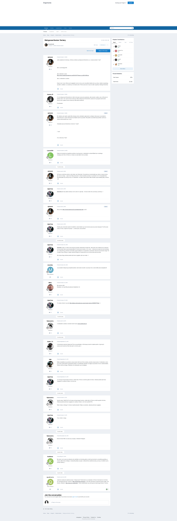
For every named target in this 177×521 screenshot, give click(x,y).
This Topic (127, 28)
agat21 (119, 59)
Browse (46, 28)
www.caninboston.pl (82, 323)
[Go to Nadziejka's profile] (116, 64)
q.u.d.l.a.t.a (50, 477)
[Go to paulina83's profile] (116, 55)
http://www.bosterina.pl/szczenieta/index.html (73, 209)
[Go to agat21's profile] (116, 60)
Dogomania (47, 3)
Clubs (65, 28)
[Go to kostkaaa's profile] (50, 461)
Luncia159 (50, 150)
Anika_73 (50, 341)
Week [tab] (114, 42)
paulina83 (120, 54)
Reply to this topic (103, 50)
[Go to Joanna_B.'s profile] (50, 99)
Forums (45, 31)
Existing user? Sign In (120, 2)
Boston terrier (60, 45)
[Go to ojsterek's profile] (46, 44)
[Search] (132, 28)
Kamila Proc (120, 50)
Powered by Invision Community (88, 518)
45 (51, 106)
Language (78, 517)
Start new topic (90, 50)
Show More (122, 68)
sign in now (74, 496)
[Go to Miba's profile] (50, 287)
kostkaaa (50, 456)
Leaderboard (59, 28)
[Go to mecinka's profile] (50, 270)
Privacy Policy (86, 517)
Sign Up (130, 2)
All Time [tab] (131, 42)
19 (50, 353)
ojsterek (52, 44)
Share (96, 44)
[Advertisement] (88, 16)
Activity (51, 28)
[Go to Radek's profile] (116, 46)
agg (50, 359)
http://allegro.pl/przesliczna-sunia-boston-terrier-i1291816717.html (84, 303)
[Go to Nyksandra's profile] (50, 326)
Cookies (99, 517)
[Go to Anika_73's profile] (50, 346)
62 (51, 294)
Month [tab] (120, 42)
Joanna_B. (50, 94)
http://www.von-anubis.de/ (72, 483)
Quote (61, 88)
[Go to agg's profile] (50, 364)
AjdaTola (50, 189)
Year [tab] (125, 42)
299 (51, 69)
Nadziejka (120, 63)
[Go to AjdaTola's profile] (50, 194)
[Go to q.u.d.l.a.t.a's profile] (50, 482)
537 (51, 200)
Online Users (64, 31)
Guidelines (51, 31)
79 (51, 371)
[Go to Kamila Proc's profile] (116, 51)
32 (51, 468)
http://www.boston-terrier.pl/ (79, 481)
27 (51, 162)
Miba (50, 282)
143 (51, 333)
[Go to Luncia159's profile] (50, 155)
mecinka (50, 265)
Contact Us (93, 517)
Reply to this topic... (56, 502)
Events (70, 28)
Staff (57, 31)
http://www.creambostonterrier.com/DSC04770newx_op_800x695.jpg (73, 75)
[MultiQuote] (58, 89)
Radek (119, 46)
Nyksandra (50, 321)
